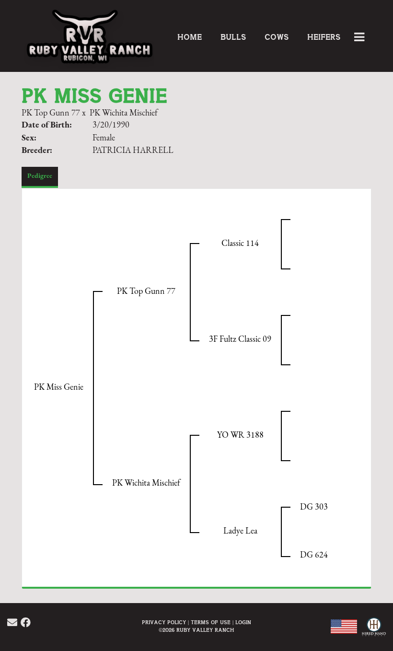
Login (243, 622)
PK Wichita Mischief (124, 113)
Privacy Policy (164, 622)
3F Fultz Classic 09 (240, 340)
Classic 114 (240, 244)
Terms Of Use (211, 622)
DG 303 (314, 507)
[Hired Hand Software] (372, 631)
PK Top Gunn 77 (51, 113)
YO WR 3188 (240, 435)
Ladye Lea (240, 531)
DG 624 (314, 555)
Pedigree (39, 176)
